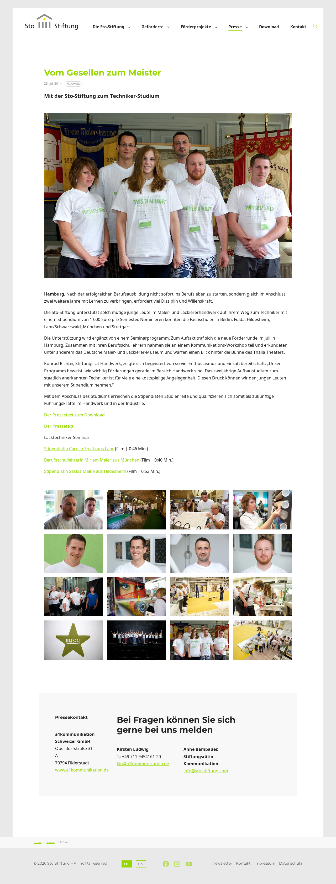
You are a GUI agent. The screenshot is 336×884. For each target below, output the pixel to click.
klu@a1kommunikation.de (143, 764)
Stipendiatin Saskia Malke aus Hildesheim (85, 471)
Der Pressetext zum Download (74, 415)
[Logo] (56, 22)
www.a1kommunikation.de (82, 770)
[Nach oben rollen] (329, 877)
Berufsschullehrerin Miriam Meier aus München (91, 460)
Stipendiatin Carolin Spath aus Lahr (79, 449)
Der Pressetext (59, 426)
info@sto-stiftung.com (205, 771)
